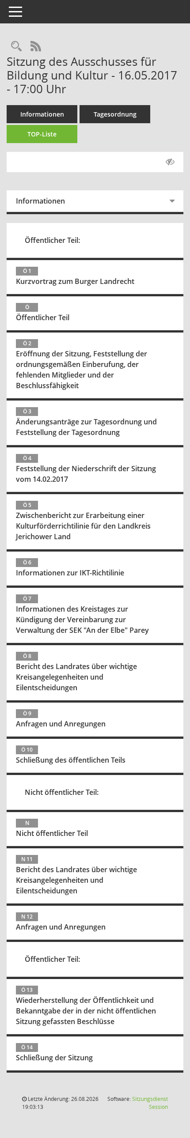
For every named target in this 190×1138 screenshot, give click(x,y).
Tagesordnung (115, 114)
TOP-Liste (42, 134)
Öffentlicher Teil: (52, 240)
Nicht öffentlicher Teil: (62, 792)
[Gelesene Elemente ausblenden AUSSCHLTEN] (170, 162)
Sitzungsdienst (150, 1103)
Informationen (42, 114)
